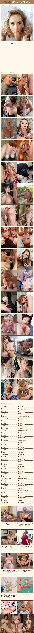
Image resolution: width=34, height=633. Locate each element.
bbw (3, 421)
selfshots (21, 471)
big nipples (22, 440)
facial (4, 488)
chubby (4, 457)
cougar (4, 466)
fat (3, 490)
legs (20, 425)
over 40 (21, 449)
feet (3, 493)
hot (20, 413)
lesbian (21, 428)
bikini (4, 433)
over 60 (21, 454)
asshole (4, 416)
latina (20, 423)
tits (20, 495)
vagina (21, 500)
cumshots (5, 473)
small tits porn (23, 485)
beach (4, 423)
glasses (4, 500)
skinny (21, 483)
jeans (20, 421)
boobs (4, 442)
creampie (5, 471)
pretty (20, 461)
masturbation (23, 433)
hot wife (21, 502)
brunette (4, 447)
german (4, 497)
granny (21, 406)
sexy (20, 476)
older (20, 442)
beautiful (5, 425)
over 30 (21, 447)
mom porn (22, 437)
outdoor (21, 445)
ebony (4, 481)
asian (4, 411)
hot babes (5, 418)
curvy (4, 476)
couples (4, 469)
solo (20, 488)
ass (3, 413)
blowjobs (5, 440)
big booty (5, 428)
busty (4, 449)
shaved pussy (23, 478)
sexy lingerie (23, 430)
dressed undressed (8, 478)
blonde (4, 437)
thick (20, 493)
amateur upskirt (23, 497)
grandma (5, 502)
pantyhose (22, 459)
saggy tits (22, 469)
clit (3, 461)
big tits (4, 430)
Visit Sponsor (17, 44)
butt (3, 452)
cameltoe (5, 454)
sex (20, 473)
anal (3, 409)
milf (20, 435)
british (4, 445)
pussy (21, 464)
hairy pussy (22, 409)
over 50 (21, 452)
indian (21, 418)
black (4, 435)
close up (4, 464)
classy (4, 459)
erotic (4, 483)
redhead (21, 466)
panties (21, 457)
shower (21, 481)
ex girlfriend (5, 485)
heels (20, 411)
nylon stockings (23, 490)
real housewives (24, 416)
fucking (4, 495)
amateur (4, 406)
